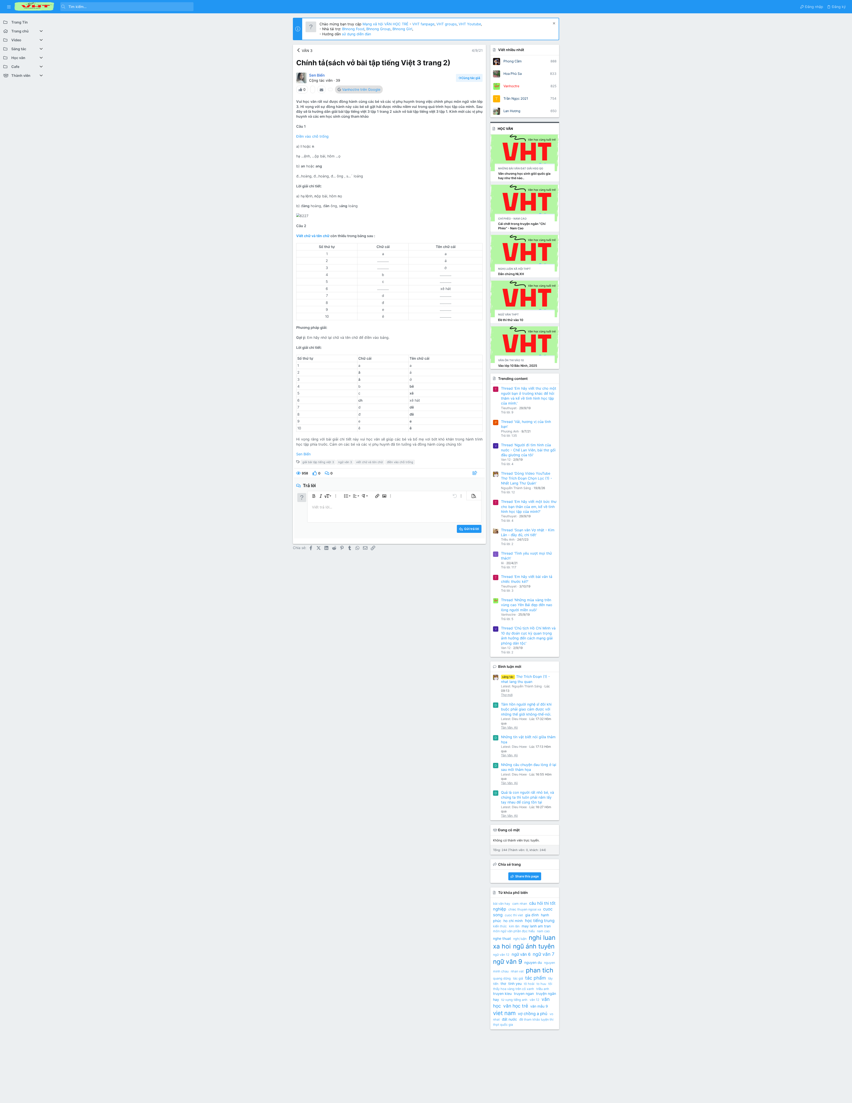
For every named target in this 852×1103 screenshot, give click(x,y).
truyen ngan (524, 993)
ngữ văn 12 (501, 954)
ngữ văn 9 (507, 961)
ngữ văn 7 (543, 954)
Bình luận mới (509, 666)
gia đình (532, 915)
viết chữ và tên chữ (369, 462)
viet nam (504, 1013)
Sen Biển (303, 454)
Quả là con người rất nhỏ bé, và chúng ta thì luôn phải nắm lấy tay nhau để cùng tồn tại (527, 797)
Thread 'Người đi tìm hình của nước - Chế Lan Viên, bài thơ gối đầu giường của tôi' (528, 450)
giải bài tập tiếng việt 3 (318, 462)
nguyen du (533, 962)
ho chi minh (513, 921)
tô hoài (529, 984)
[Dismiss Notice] (553, 24)
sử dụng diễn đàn (356, 34)
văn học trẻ (515, 1006)
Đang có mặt (509, 830)
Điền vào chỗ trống (312, 136)
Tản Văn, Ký (509, 727)
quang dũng (502, 978)
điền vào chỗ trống (400, 462)
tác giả (518, 978)
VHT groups (446, 24)
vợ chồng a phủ (532, 1013)
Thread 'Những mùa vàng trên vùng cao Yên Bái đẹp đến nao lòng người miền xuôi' (526, 605)
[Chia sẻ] (475, 473)
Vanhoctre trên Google (361, 89)
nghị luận (520, 938)
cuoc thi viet (514, 915)
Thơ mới (507, 695)
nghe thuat (502, 938)
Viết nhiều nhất (511, 50)
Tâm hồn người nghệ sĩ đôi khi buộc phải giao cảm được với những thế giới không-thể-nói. (526, 709)
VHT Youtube (470, 24)
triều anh (542, 989)
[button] (8, 7)
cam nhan (519, 903)
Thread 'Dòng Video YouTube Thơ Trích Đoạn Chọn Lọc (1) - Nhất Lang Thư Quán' (526, 478)
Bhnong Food (353, 29)
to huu (541, 984)
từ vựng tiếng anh (514, 1000)
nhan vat (517, 971)
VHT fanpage (423, 24)
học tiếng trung (539, 920)
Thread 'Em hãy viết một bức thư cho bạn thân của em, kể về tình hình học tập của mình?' (528, 506)
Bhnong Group (378, 29)
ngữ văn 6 (521, 954)
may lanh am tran (536, 926)
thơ (503, 983)
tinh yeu (515, 983)
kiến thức (500, 926)
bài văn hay (501, 903)
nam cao (543, 931)
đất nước (509, 1019)
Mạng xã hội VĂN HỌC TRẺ (384, 24)
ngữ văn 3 (345, 462)
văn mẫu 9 (539, 1006)
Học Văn (505, 129)
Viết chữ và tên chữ (312, 236)
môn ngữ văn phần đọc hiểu (514, 931)
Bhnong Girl (402, 29)
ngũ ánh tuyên (533, 946)
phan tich (539, 970)
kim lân (514, 926)
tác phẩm (535, 978)
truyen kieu (502, 993)
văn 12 (534, 1000)
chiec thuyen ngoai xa (524, 909)
